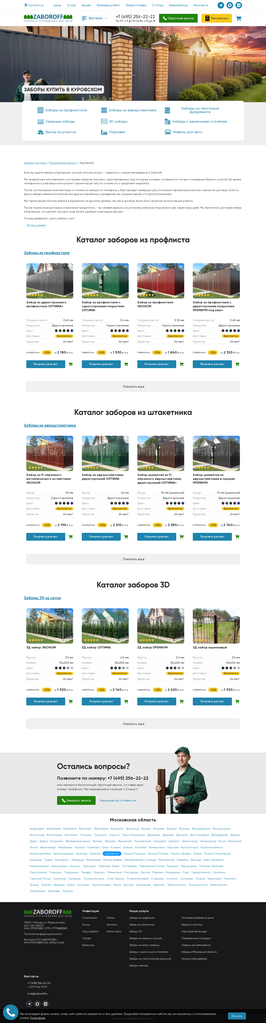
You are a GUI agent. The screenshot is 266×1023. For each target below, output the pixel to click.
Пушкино (99, 872)
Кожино (128, 847)
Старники (157, 878)
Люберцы (77, 859)
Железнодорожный (78, 841)
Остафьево (129, 866)
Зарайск (174, 841)
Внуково (184, 828)
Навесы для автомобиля (196, 945)
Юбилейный (38, 891)
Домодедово (219, 834)
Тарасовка (214, 878)
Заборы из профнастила (47, 252)
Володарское (201, 828)
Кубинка (95, 853)
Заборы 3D (135, 931)
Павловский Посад (151, 866)
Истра (34, 847)
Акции (86, 5)
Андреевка (37, 828)
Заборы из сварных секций (145, 938)
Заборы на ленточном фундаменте (150, 958)
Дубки (33, 841)
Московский (166, 859)
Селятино (219, 872)
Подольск (55, 872)
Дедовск (168, 834)
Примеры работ (108, 5)
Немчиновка (59, 866)
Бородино (117, 828)
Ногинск (75, 866)
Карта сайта (114, 931)
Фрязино (59, 884)
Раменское (114, 872)
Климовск (93, 847)
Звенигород (190, 841)
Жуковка (110, 841)
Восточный (37, 834)
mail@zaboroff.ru (37, 993)
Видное (172, 828)
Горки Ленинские (133, 834)
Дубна (44, 841)
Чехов (117, 884)
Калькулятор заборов (194, 958)
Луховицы (36, 859)
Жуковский (125, 841)
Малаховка (93, 859)
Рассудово (131, 872)
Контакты (201, 5)
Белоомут (85, 828)
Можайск (182, 859)
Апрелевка (54, 828)
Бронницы (132, 828)
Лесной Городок (134, 853)
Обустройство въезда (194, 931)
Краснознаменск (212, 847)
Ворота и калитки (192, 924)
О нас (71, 5)
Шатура (128, 884)
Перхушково (189, 866)
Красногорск (189, 847)
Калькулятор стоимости (118, 800)
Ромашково (173, 872)
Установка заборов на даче (198, 917)
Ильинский (234, 841)
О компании (89, 917)
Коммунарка (157, 847)
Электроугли (218, 884)
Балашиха (70, 828)
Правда (86, 872)
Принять (237, 1016)
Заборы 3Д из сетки (42, 597)
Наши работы (90, 931)
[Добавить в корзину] (70, 364)
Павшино (172, 866)
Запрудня (159, 841)
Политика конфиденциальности (43, 934)
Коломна (141, 847)
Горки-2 (114, 834)
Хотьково (83, 884)
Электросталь (198, 884)
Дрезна (235, 834)
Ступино (172, 878)
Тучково (46, 884)
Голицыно (100, 834)
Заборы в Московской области (199, 951)
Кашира (80, 847)
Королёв (173, 847)
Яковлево (54, 891)
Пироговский (38, 872)
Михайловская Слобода (140, 859)
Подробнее (37, 1017)
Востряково (54, 834)
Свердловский (200, 872)
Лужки (48, 859)
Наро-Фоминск (213, 859)
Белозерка (101, 828)
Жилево (97, 841)
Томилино (230, 878)
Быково (146, 828)
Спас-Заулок (115, 878)
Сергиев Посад (40, 878)
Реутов (145, 872)
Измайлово (65, 847)
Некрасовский (39, 866)
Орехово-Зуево (109, 866)
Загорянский (142, 841)
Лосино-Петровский (217, 853)
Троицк (34, 884)
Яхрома (68, 891)
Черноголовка (101, 884)
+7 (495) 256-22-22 (135, 16)
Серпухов (59, 878)
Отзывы (86, 938)
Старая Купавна (138, 878)
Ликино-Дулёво (181, 853)
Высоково (71, 834)
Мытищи (196, 859)
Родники (157, 872)
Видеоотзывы (136, 5)
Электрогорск (176, 884)
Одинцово (89, 866)
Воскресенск (221, 828)
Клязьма (116, 847)
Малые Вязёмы (112, 859)
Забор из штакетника (141, 924)
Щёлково (159, 884)
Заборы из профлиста (142, 917)
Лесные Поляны (158, 853)
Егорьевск (56, 841)
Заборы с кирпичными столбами (148, 951)
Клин (105, 847)
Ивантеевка (48, 847)
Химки (71, 884)
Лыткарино (62, 859)
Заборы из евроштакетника (50, 425)
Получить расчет (46, 364)
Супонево (186, 878)
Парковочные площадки (196, 938)
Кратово (81, 853)
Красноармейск (40, 853)
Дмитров (182, 834)
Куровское (112, 853)
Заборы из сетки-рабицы (144, 945)
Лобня (198, 853)
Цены (57, 5)
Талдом (200, 878)
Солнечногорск (93, 878)
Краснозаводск (64, 853)
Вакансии (88, 945)
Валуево (159, 828)
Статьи (157, 5)
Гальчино (86, 834)
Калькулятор (178, 5)
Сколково (74, 878)
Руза (186, 872)
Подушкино (71, 872)
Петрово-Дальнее (211, 866)
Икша (221, 841)
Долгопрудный (199, 834)
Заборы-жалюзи (138, 965)
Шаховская (143, 884)
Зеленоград (208, 841)
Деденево (153, 834)
